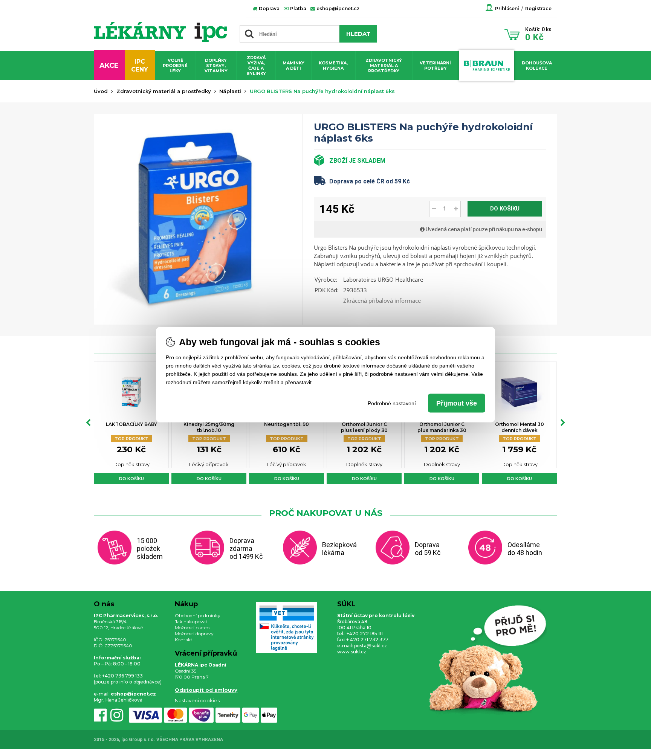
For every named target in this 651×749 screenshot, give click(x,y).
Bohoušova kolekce (537, 65)
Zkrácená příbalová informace (382, 300)
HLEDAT (358, 33)
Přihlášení (507, 8)
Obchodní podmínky (197, 615)
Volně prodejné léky (175, 65)
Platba (297, 8)
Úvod (101, 91)
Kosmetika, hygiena (333, 65)
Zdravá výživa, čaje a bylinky (256, 65)
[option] (131, 423)
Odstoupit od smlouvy (206, 690)
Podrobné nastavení (392, 403)
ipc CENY (139, 65)
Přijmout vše (456, 403)
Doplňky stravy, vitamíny (216, 65)
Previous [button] (88, 423)
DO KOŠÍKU (505, 208)
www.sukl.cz (351, 651)
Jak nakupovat (191, 621)
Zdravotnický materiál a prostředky (383, 65)
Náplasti (230, 91)
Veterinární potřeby (435, 65)
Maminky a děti (293, 65)
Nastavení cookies (197, 700)
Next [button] (563, 423)
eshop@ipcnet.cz (337, 8)
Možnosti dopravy (194, 633)
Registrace (538, 8)
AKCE (109, 65)
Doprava (269, 8)
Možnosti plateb (192, 627)
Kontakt (184, 639)
